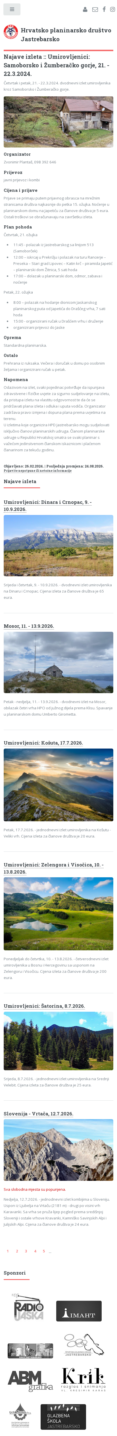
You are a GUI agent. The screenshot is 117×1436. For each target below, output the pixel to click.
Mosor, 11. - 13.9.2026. (29, 626)
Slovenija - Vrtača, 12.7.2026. (38, 1114)
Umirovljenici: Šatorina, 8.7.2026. (44, 1006)
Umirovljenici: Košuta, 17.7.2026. (43, 743)
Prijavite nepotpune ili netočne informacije (38, 471)
